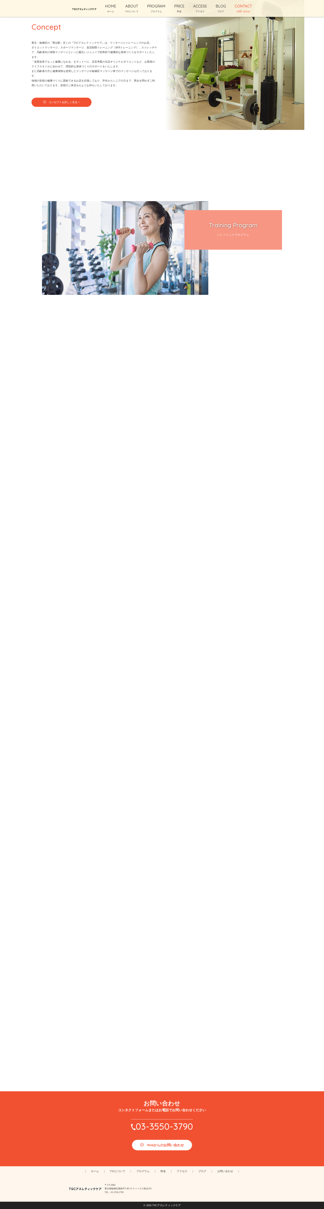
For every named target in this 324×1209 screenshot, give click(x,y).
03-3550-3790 (164, 1126)
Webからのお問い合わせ (165, 1145)
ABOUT (131, 8)
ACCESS (200, 8)
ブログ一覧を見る (164, 871)
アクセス (182, 1171)
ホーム (95, 1171)
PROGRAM (156, 8)
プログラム (142, 1171)
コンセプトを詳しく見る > (64, 102)
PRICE (179, 8)
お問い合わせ (225, 1171)
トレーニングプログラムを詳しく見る (164, 352)
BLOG (221, 8)
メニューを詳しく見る (165, 718)
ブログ (202, 1171)
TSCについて (117, 1171)
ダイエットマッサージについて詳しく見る (165, 510)
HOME (110, 8)
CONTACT (243, 8)
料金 (163, 1171)
